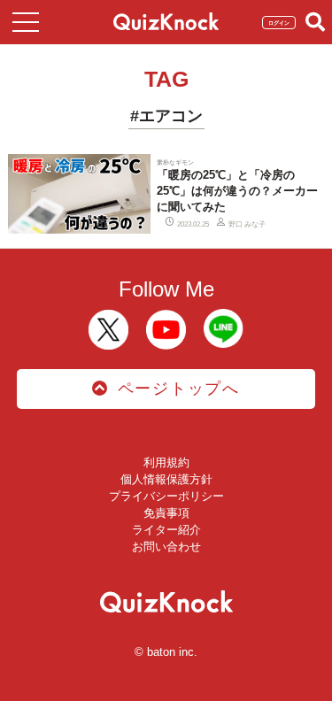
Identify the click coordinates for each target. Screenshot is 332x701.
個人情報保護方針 (166, 479)
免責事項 (166, 513)
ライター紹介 (166, 529)
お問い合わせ (166, 546)
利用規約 (166, 462)
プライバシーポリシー (166, 496)
